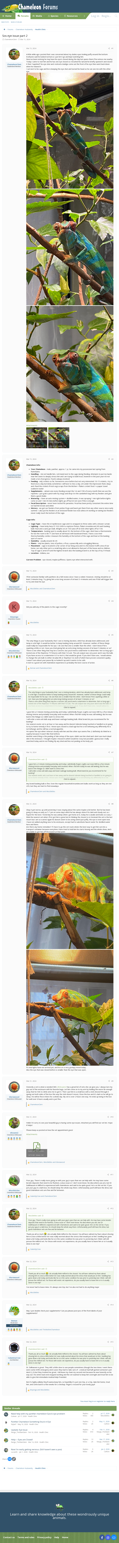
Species (54, 16)
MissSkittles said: (34, 688)
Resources (72, 16)
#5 (112, 635)
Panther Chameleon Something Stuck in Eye (31, 1421)
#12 (112, 1208)
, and (47, 1162)
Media (39, 16)
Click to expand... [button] (70, 707)
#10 (112, 1117)
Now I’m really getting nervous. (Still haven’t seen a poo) (36, 1449)
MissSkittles (105, 1416)
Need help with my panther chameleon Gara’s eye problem (38, 1413)
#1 (112, 48)
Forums (25, 16)
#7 (112, 752)
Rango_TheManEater (19, 1432)
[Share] (109, 48)
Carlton (106, 1424)
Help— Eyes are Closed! (22, 1439)
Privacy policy (44, 1537)
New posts (5, 22)
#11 (112, 1174)
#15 (112, 1342)
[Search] (116, 16)
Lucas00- (14, 1452)
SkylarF (13, 1424)
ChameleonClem (10, 39)
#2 (112, 459)
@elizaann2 (61, 1087)
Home (8, 16)
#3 (112, 571)
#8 (112, 804)
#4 (112, 601)
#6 (112, 680)
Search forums (16, 22)
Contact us (9, 1537)
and (42, 588)
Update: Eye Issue (19, 1429)
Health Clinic (32, 1416)
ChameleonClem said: (36, 759)
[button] (13, 16)
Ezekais (14, 1416)
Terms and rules (26, 1537)
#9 (112, 1081)
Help (56, 1537)
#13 (112, 1261)
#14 (112, 1305)
